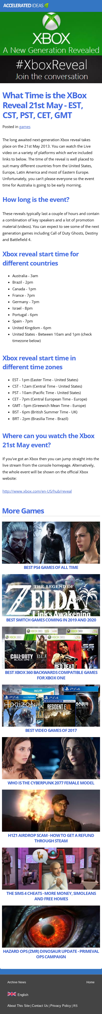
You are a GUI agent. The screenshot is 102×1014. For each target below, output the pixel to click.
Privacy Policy (60, 1006)
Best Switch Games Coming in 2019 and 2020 (51, 620)
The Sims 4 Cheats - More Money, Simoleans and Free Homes (51, 896)
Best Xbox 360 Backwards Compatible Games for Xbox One (51, 675)
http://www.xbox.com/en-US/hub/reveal (37, 491)
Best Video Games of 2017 (51, 730)
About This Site (18, 1006)
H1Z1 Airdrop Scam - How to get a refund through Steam (51, 838)
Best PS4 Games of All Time (51, 567)
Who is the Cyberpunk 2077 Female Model (51, 783)
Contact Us (40, 1006)
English (23, 995)
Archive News (16, 982)
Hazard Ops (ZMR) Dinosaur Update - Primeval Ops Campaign (51, 954)
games (24, 126)
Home (90, 982)
